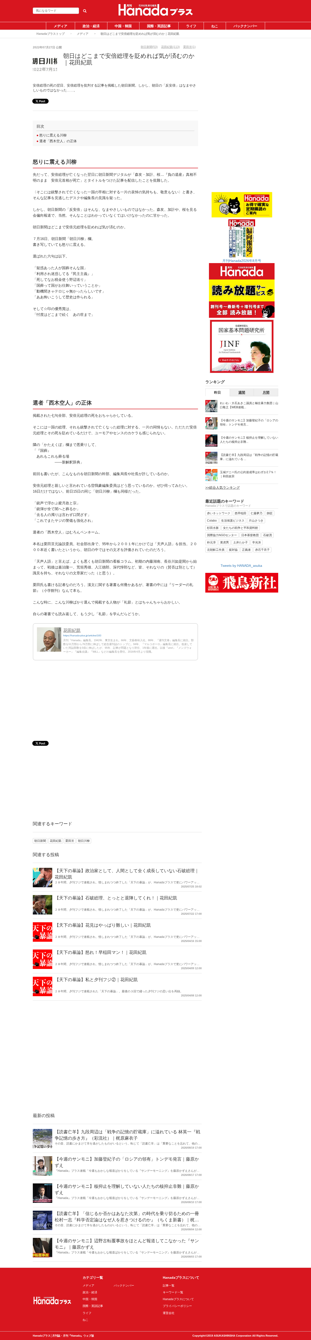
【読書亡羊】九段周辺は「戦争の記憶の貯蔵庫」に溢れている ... (249, 457)
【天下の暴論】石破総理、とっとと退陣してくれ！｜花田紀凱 (116, 898)
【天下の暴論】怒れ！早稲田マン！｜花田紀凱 (101, 952)
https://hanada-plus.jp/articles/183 (82, 635)
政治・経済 (91, 26)
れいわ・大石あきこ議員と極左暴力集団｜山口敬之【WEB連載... (249, 405)
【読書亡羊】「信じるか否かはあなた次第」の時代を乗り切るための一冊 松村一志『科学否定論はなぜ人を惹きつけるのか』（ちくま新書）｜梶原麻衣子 (127, 1219)
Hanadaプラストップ (50, 33)
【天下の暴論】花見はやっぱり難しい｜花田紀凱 (103, 925)
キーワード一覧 (173, 1292)
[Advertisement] (115, 358)
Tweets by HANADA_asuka (241, 566)
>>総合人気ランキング (222, 487)
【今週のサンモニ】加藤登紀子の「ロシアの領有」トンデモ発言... (249, 422)
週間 (241, 392)
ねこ (214, 26)
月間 (266, 392)
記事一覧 (168, 1285)
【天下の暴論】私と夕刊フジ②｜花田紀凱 (96, 979)
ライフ (191, 26)
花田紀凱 (72, 630)
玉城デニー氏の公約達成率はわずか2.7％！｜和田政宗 (248, 474)
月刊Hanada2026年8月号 (241, 261)
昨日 (217, 392)
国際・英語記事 (159, 26)
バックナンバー (245, 26)
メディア (60, 26)
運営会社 (168, 1313)
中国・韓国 (123, 26)
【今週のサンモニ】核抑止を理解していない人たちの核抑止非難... (249, 440)
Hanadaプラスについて (178, 1299)
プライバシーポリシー (177, 1306)
